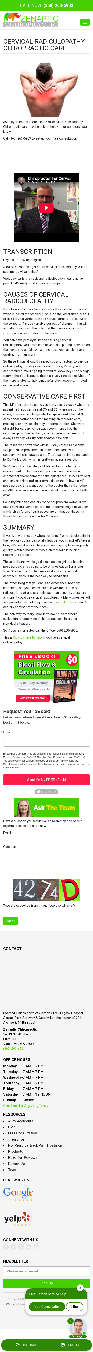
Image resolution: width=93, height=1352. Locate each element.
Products (15, 1151)
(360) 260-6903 (58, 5)
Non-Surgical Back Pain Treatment (35, 1145)
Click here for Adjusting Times (26, 1106)
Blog (12, 1127)
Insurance (16, 1139)
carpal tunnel (65, 602)
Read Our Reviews (22, 1157)
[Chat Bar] (46, 1345)
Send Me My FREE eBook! (46, 780)
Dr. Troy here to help (27, 637)
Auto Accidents (20, 1121)
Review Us (16, 1163)
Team (12, 1169)
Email (7, 732)
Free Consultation (22, 1133)
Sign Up (46, 1283)
